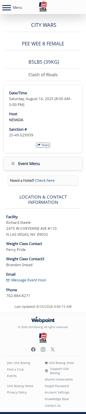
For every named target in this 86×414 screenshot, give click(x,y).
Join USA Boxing (18, 363)
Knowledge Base (57, 399)
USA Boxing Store (61, 363)
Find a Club (15, 369)
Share (45, 145)
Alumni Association (59, 379)
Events (12, 376)
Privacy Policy (17, 392)
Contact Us (53, 405)
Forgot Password (57, 386)
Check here (45, 180)
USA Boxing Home (20, 386)
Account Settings (57, 392)
